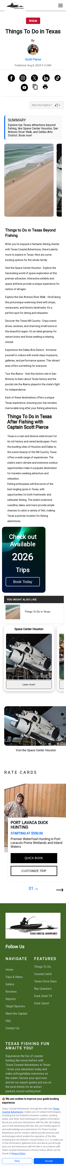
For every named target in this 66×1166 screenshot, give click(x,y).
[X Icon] (33, 78)
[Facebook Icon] (10, 78)
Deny (17, 1161)
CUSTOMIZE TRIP (33, 870)
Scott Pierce (33, 59)
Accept (49, 1161)
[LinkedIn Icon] (45, 78)
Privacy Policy (18, 1153)
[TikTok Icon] (56, 78)
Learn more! (29, 684)
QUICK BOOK (34, 858)
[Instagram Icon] (21, 78)
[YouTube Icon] (23, 88)
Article (33, 21)
